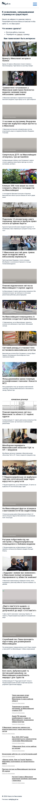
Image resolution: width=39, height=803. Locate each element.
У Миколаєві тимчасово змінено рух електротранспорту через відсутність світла (17, 729)
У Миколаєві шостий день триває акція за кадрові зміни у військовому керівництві (18, 254)
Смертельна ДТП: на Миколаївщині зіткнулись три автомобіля (19, 155)
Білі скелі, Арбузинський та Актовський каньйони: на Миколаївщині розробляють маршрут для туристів (15, 674)
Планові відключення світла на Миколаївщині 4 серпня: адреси (17, 286)
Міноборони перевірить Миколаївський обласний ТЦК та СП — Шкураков (18, 447)
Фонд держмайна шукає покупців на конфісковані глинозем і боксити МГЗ (19, 381)
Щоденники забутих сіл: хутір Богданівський (19, 754)
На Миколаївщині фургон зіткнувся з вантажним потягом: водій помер (19, 509)
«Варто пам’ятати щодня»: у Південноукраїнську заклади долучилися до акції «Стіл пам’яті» (19, 608)
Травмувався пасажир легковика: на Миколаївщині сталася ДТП (23, 708)
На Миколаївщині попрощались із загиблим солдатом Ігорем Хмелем (19, 317)
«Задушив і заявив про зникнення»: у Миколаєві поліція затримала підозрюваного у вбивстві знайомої (19, 575)
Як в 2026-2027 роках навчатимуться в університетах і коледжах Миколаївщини (24, 739)
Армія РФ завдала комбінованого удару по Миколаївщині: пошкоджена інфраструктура (23, 719)
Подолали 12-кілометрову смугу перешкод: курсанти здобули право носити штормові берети (19, 221)
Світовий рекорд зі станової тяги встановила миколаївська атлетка (19, 349)
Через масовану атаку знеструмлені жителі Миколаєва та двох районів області (22, 698)
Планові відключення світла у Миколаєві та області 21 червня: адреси (18, 414)
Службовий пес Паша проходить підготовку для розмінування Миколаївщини (18, 641)
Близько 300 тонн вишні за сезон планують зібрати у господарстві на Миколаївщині (18, 188)
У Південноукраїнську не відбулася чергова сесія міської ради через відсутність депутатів (19, 479)
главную (19, 34)
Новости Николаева (18, 703)
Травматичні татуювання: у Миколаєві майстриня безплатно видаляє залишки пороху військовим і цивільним (18, 91)
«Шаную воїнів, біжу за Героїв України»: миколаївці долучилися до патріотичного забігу (18, 761)
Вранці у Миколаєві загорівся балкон (16, 59)
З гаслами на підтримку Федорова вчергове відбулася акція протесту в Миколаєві (19, 123)
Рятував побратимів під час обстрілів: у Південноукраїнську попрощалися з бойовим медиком (18, 541)
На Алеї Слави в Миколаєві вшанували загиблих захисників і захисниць (24, 778)
